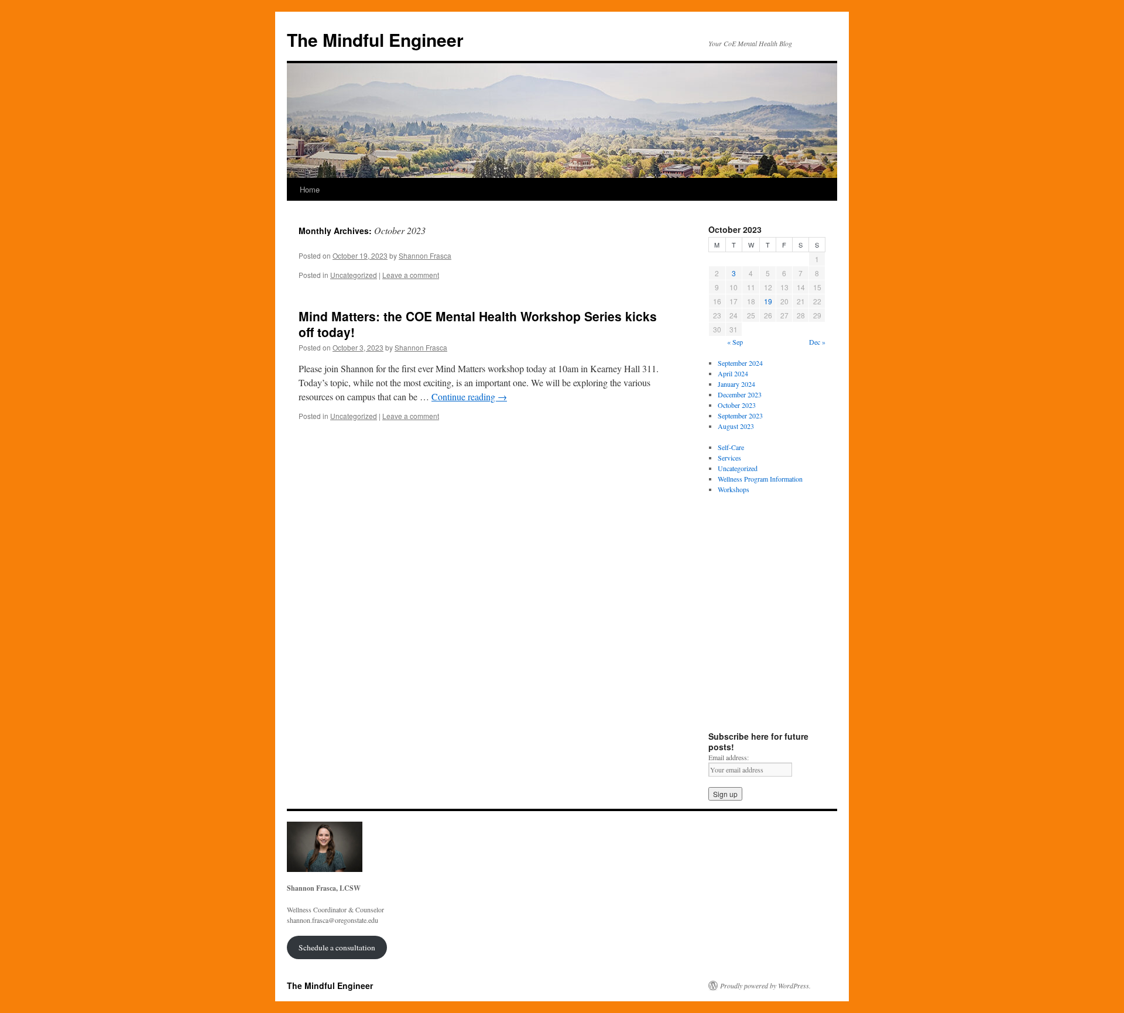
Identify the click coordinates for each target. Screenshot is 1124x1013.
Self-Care (731, 447)
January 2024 (736, 384)
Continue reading (469, 396)
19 (768, 301)
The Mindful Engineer (375, 39)
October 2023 (737, 405)
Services (729, 457)
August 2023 (736, 426)
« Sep (735, 341)
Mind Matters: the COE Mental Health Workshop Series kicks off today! (478, 324)
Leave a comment (410, 275)
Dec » (817, 341)
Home (310, 189)
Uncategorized (353, 275)
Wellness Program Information (760, 478)
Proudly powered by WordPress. (765, 985)
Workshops (733, 489)
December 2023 (740, 394)
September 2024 (740, 363)
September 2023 (740, 415)
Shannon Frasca (425, 255)
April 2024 (733, 373)
